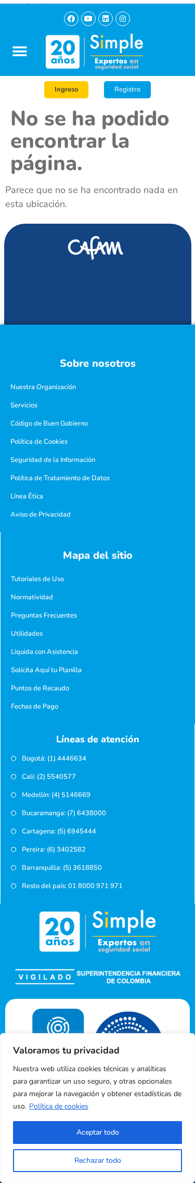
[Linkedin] (105, 18)
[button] (19, 51)
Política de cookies (58, 1106)
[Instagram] (122, 18)
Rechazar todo (97, 1160)
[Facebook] (71, 18)
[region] (97, 1108)
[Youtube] (88, 18)
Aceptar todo (97, 1132)
